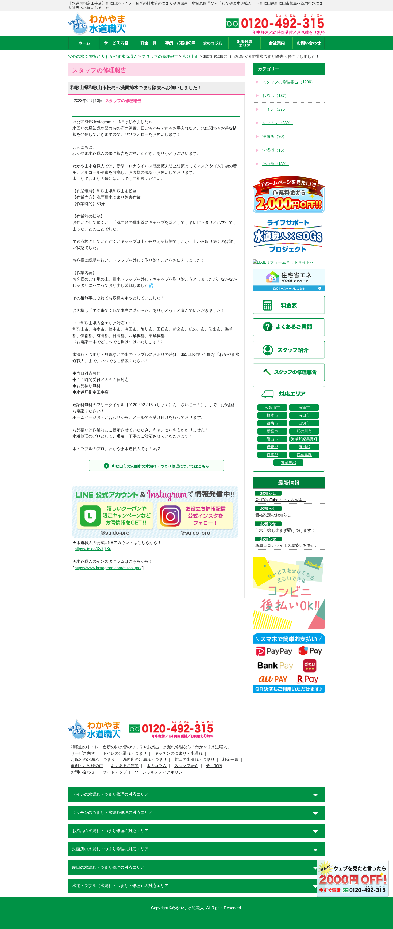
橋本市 (272, 415)
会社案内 (214, 766)
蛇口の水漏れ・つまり (195, 759)
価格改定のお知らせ (273, 515)
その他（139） (275, 164)
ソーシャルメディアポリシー (160, 772)
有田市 (304, 415)
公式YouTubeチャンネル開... (280, 500)
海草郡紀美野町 (304, 439)
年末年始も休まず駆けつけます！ (285, 530)
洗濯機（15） (274, 150)
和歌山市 (272, 407)
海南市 (304, 407)
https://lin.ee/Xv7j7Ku (93, 549)
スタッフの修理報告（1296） (288, 82)
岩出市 (272, 439)
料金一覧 (230, 759)
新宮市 (272, 431)
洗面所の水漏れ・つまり (145, 759)
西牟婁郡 (304, 455)
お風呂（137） (275, 95)
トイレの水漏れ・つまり (125, 753)
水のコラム (157, 766)
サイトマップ (115, 772)
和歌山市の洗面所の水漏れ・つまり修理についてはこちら (160, 466)
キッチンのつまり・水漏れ (179, 753)
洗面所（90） (274, 136)
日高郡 (272, 455)
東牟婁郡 (288, 462)
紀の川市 (304, 431)
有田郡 (304, 447)
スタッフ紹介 (186, 766)
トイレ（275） (275, 109)
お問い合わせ (83, 772)
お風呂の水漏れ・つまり (93, 759)
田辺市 (304, 423)
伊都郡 (272, 447)
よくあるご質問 (125, 766)
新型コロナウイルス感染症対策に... (286, 545)
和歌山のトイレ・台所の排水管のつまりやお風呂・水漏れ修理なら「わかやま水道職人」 (151, 747)
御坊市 (272, 423)
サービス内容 (83, 753)
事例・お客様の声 (87, 766)
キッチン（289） (277, 123)
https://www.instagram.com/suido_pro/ (108, 568)
